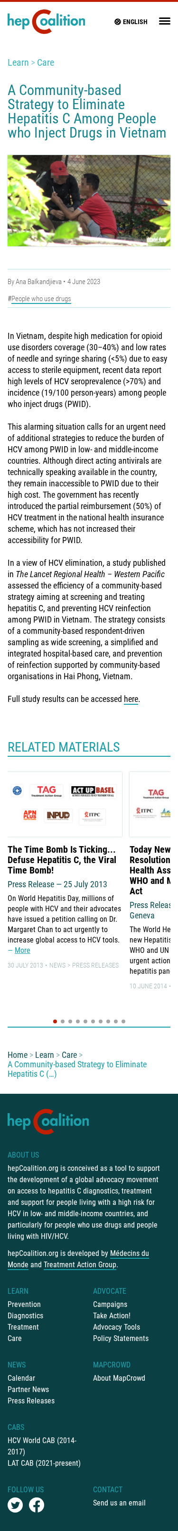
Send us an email (119, 1502)
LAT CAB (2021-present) (44, 1463)
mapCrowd (112, 1364)
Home (18, 1055)
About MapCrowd (119, 1378)
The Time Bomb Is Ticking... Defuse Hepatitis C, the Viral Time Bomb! (62, 860)
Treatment (23, 1327)
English (135, 22)
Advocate (109, 1291)
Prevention (24, 1304)
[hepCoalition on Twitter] (15, 1505)
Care (45, 62)
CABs (16, 1427)
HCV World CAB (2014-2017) (42, 1446)
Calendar (21, 1378)
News (57, 965)
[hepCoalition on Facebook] (36, 1505)
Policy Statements (121, 1338)
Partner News (28, 1389)
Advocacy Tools (116, 1327)
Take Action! (112, 1315)
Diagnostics (25, 1315)
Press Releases (95, 965)
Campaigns (110, 1304)
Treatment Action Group (80, 1264)
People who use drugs (41, 298)
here (131, 699)
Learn (18, 62)
